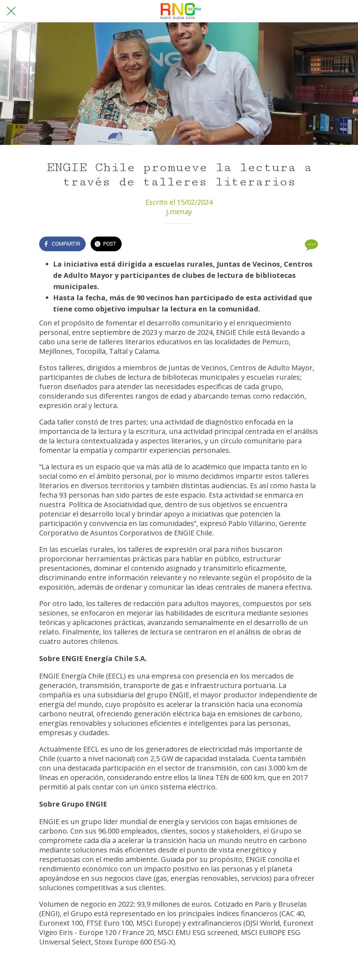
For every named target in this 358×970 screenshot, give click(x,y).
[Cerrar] (11, 11)
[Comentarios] (310, 244)
